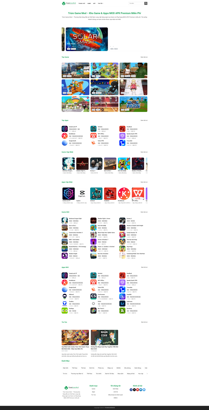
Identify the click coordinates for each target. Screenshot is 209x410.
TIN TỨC (100, 3)
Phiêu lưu (98, 75)
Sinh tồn (96, 172)
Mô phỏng (69, 48)
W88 (102, 403)
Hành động (127, 75)
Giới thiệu (115, 389)
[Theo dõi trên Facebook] (131, 389)
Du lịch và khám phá (76, 143)
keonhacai (76, 403)
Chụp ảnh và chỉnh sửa (77, 136)
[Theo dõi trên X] (134, 389)
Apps (93, 392)
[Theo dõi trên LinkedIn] (140, 389)
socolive (80, 403)
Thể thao (98, 109)
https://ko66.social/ (107, 403)
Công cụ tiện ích (72, 129)
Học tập (74, 310)
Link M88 (96, 403)
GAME (89, 3)
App (79, 129)
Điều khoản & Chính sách (115, 395)
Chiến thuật (98, 92)
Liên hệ (115, 392)
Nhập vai (127, 92)
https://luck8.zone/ (126, 403)
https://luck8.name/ (134, 403)
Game (64, 48)
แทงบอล (71, 403)
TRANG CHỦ (81, 3)
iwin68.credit (91, 403)
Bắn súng (69, 75)
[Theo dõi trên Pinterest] (137, 389)
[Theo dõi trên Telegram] (144, 389)
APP (94, 3)
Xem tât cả (144, 57)
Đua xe (111, 48)
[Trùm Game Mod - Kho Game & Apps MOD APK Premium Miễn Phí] (69, 3)
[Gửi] (145, 3)
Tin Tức (93, 395)
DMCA (115, 398)
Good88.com (85, 403)
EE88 (99, 403)
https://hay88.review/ (117, 403)
